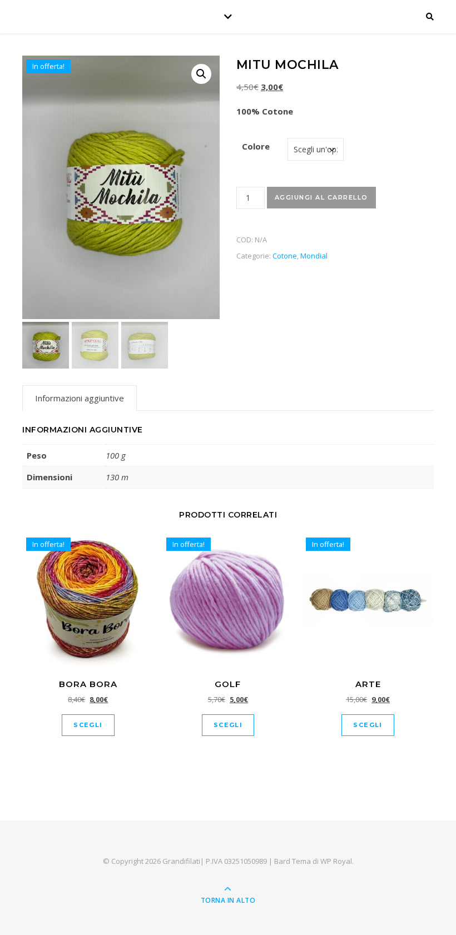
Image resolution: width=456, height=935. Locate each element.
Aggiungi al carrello (321, 197)
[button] (201, 74)
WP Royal (336, 861)
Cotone (284, 256)
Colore (256, 146)
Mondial (314, 256)
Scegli (87, 725)
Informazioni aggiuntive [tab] (79, 398)
